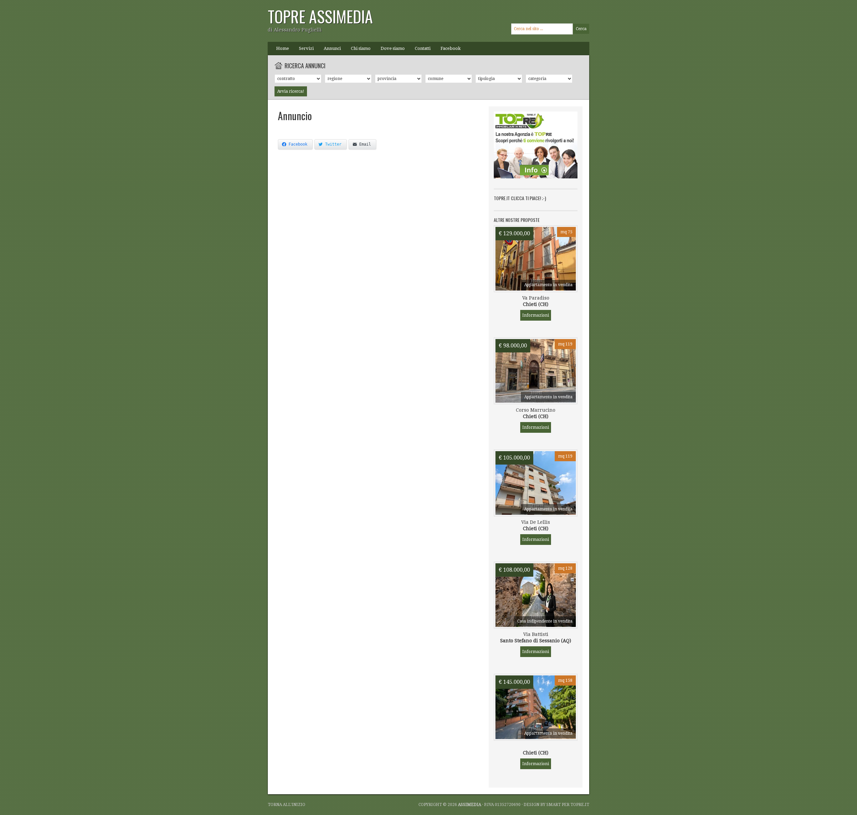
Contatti (423, 48)
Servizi (306, 48)
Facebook (451, 48)
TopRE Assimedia (320, 16)
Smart (553, 804)
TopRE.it (579, 804)
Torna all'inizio (286, 804)
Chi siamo (361, 48)
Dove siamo (393, 48)
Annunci (332, 48)
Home (282, 48)
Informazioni (535, 315)
